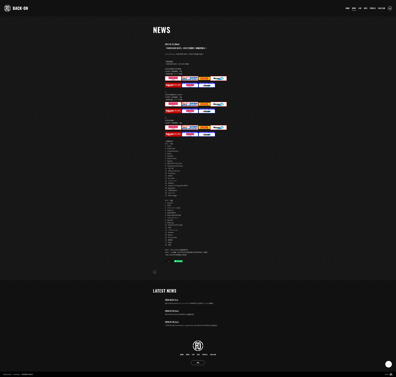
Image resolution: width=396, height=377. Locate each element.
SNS (390, 8)
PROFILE (373, 8)
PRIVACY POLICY (7, 374)
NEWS (354, 8)
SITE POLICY (16, 374)
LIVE (359, 8)
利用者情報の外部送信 (27, 374)
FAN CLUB (381, 8)
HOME (348, 8)
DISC (365, 8)
